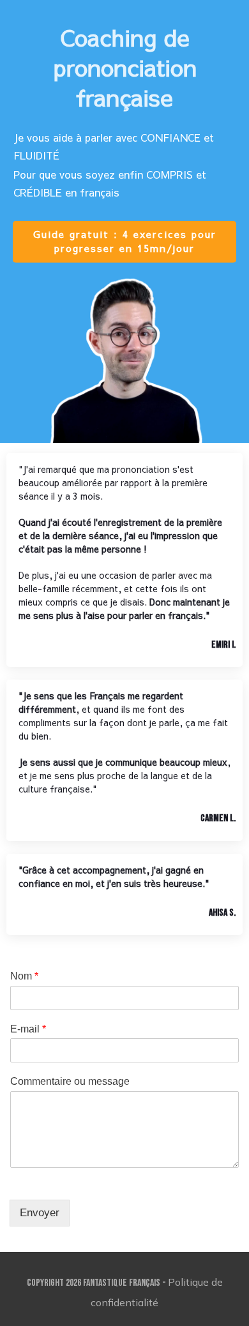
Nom (24, 976)
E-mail (28, 1029)
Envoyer (39, 1213)
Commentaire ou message (70, 1081)
